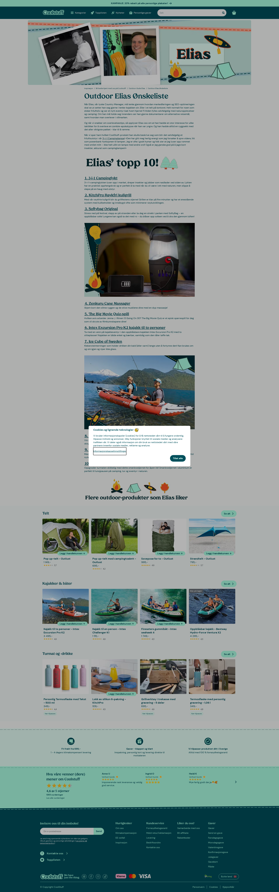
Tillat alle (178, 458)
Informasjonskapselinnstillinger (109, 451)
